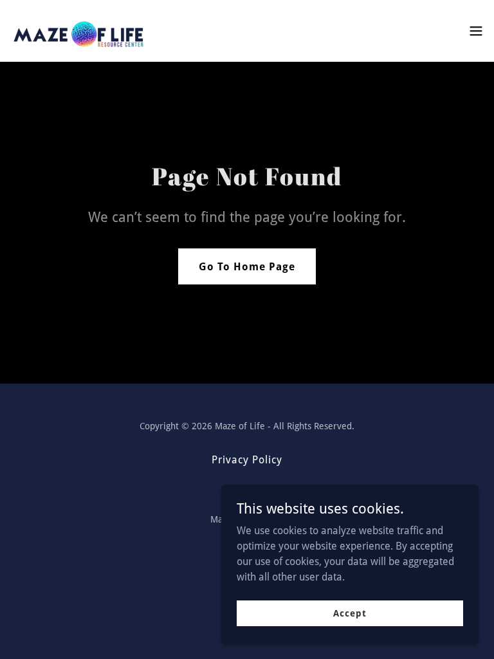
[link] (79, 31)
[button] (476, 31)
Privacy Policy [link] (247, 460)
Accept (349, 613)
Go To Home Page (247, 267)
